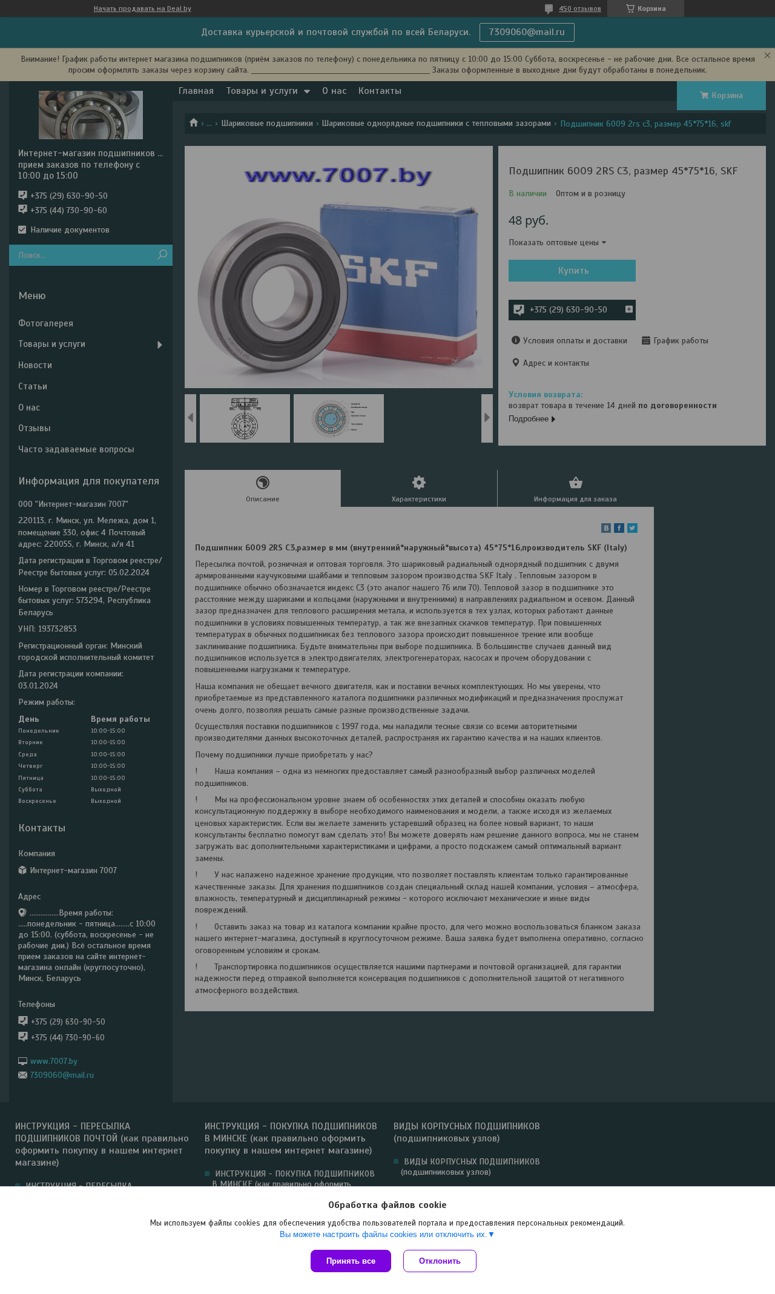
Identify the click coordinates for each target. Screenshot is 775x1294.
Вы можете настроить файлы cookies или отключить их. (383, 1234)
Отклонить (440, 1261)
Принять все (350, 1261)
